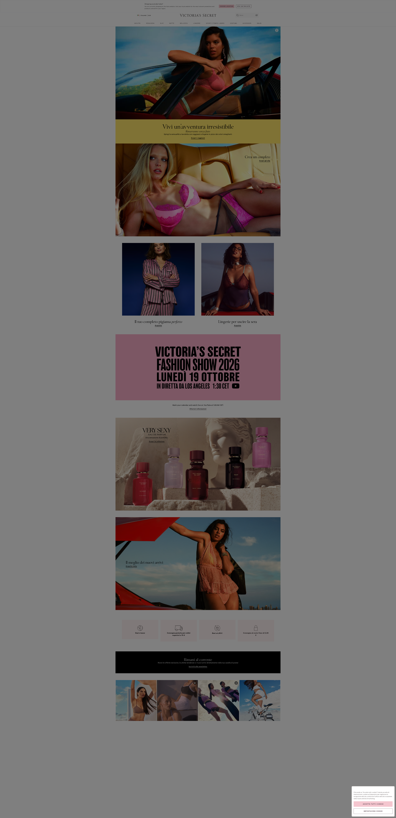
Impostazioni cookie (373, 811)
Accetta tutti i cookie (373, 804)
